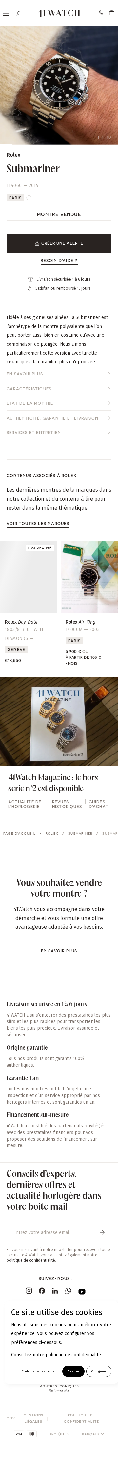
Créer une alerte (62, 243)
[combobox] (58, 1434)
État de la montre (30, 403)
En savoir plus (25, 373)
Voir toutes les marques (38, 523)
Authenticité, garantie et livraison (52, 418)
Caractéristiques (29, 388)
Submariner (80, 833)
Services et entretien (34, 432)
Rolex (52, 833)
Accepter (73, 1371)
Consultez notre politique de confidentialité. (56, 1355)
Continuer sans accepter (39, 1371)
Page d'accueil (19, 833)
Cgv (11, 1418)
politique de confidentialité (31, 1260)
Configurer (98, 1371)
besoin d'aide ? (59, 260)
